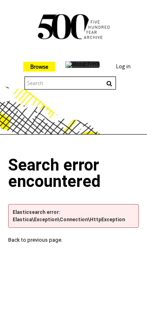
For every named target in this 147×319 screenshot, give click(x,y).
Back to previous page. (35, 240)
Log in (123, 66)
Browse (39, 66)
